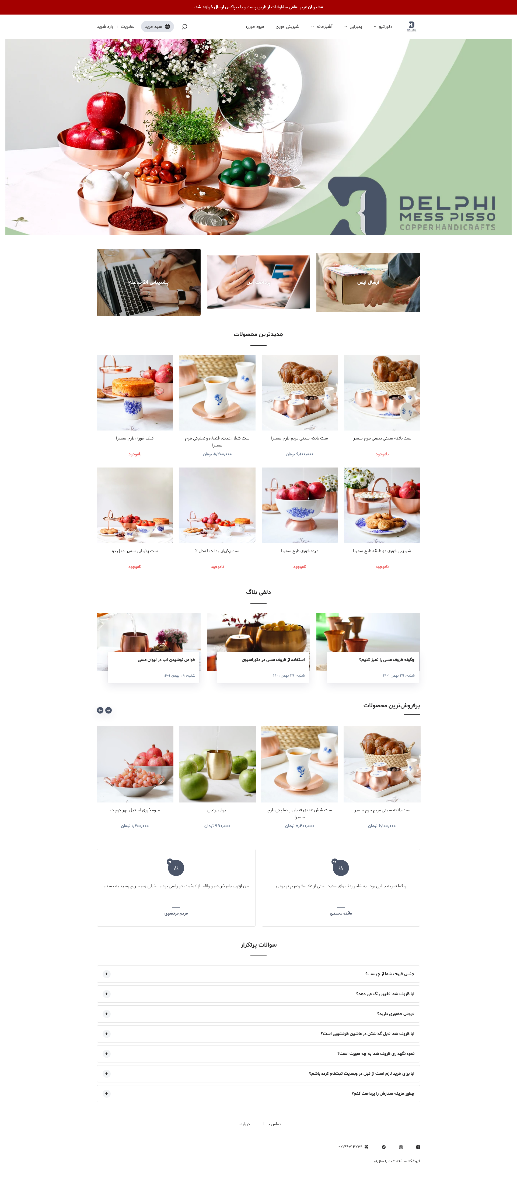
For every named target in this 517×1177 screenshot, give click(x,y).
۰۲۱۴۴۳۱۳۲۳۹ (350, 1147)
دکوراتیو (386, 27)
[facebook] (418, 1147)
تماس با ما (272, 1124)
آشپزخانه (325, 27)
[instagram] (401, 1147)
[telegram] (384, 1147)
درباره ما (243, 1124)
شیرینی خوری (287, 27)
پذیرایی (356, 27)
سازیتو (379, 1161)
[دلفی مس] (411, 26)
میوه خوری (255, 27)
